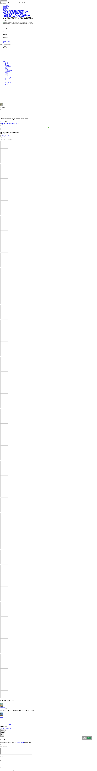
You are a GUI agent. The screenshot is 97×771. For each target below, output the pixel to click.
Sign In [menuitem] (4, 42)
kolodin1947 (2, 707)
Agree (89, 737)
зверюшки (6, 137)
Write (9, 700)
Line (3, 112)
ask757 (1, 717)
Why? (10, 724)
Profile (4, 111)
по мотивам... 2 (9, 728)
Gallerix (5, 765)
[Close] (0, 744)
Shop (4, 115)
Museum (5, 47)
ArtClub (6, 60)
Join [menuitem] (6, 42)
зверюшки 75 (3, 728)
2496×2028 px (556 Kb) (6, 135)
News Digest (5, 37)
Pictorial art (2, 121)
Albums (4, 114)
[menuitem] (10, 41)
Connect (4, 113)
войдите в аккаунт (20, 742)
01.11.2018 (6, 136)
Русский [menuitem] (4, 41)
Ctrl (8, 139)
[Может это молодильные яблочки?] (9, 123)
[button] (6, 5)
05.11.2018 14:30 (3, 708)
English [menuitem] (7, 41)
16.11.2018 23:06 (3, 718)
